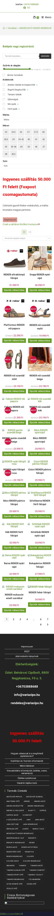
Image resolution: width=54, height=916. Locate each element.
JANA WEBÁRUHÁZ (30, 824)
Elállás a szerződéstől (11, 913)
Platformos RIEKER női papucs (14, 327)
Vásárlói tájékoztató (27, 783)
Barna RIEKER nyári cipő (14, 565)
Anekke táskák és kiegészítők (21, 85)
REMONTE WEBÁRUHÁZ (15, 843)
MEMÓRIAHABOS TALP (15, 838)
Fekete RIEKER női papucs (14, 409)
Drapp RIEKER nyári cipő (40, 276)
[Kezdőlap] (4, 28)
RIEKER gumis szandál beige (14, 440)
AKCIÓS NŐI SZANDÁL (34, 797)
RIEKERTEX (29, 852)
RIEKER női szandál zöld (14, 377)
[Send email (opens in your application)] (29, 7)
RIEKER (32, 843)
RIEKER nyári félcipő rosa (14, 471)
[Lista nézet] (30, 232)
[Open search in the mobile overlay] (27, 56)
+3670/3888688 (31, 4)
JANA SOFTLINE (12, 824)
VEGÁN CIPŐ (31, 884)
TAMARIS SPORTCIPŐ (14, 875)
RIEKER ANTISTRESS (29, 847)
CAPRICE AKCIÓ (12, 815)
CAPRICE (43, 810)
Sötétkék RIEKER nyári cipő (40, 534)
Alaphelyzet (10, 219)
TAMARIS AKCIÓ (36, 866)
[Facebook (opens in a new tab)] (25, 8)
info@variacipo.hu (27, 695)
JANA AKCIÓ (39, 820)
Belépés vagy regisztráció (18, 46)
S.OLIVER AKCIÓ (12, 861)
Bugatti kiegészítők (17, 89)
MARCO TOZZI (38, 829)
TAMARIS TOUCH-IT (35, 875)
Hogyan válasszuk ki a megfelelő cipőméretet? (27, 754)
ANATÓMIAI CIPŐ (13, 801)
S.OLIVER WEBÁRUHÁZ (32, 861)
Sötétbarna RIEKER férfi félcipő (39, 502)
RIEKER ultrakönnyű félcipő (14, 276)
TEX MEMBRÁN (34, 879)
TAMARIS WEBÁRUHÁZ (15, 879)
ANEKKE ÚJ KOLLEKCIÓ (15, 810)
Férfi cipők (12, 109)
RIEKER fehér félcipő (40, 592)
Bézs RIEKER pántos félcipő (14, 502)
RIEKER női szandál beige (39, 377)
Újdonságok (13, 99)
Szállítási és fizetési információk (27, 761)
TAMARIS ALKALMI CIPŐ (15, 870)
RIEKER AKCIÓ (11, 847)
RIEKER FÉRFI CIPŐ (13, 852)
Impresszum (27, 646)
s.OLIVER (30, 856)
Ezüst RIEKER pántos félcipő (39, 471)
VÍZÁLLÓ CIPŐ (11, 888)
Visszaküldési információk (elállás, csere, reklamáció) (27, 772)
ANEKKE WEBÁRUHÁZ (36, 806)
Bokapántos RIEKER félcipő (39, 565)
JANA (28, 820)
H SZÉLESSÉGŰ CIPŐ (14, 820)
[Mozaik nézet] (24, 232)
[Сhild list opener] (37, 85)
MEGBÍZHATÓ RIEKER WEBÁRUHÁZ (36, 28)
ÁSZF (27, 651)
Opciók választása (14, 290)
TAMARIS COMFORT (37, 870)
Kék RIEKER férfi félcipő (14, 534)
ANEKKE (27, 801)
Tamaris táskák (14, 94)
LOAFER (25, 829)
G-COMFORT (27, 815)
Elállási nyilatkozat (27, 778)
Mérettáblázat (27, 766)
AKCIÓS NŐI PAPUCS (14, 797)
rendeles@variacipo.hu (27, 703)
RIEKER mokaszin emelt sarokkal (14, 596)
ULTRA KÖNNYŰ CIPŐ (14, 884)
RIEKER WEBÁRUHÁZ (14, 856)
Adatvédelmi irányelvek (27, 656)
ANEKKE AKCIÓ (39, 801)
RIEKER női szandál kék (39, 409)
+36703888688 (27, 686)
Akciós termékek (15, 75)
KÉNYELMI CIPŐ (12, 829)
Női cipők (12, 104)
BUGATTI (31, 810)
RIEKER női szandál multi (39, 327)
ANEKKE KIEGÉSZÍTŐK (14, 806)
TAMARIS (22, 866)
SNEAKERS (10, 866)
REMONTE (32, 838)
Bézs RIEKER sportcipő (40, 440)
